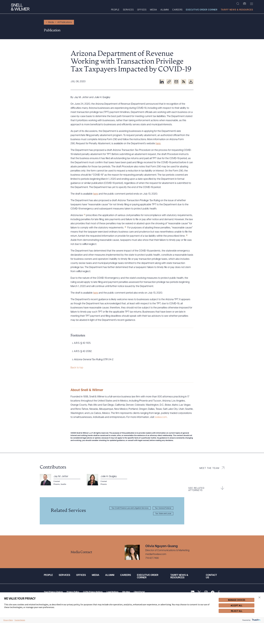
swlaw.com (161, 417)
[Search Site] (238, 3)
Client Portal (139, 592)
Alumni (164, 10)
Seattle (63, 484)
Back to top (77, 368)
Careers (177, 10)
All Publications (64, 22)
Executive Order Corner (201, 10)
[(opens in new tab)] (161, 81)
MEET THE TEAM (209, 468)
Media (153, 10)
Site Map (126, 592)
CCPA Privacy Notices (93, 592)
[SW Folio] (244, 3)
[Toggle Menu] (251, 3)
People (115, 10)
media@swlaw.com (155, 554)
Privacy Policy (73, 592)
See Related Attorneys (196, 489)
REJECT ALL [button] (236, 611)
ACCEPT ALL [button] (236, 605)
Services (128, 10)
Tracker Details (19, 620)
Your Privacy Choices (53, 592)
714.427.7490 (152, 558)
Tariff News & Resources (237, 10)
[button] (259, 597)
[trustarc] (256, 620)
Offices (142, 10)
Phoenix (56, 484)
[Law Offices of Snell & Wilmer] (20, 7)
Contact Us (211, 576)
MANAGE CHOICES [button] (236, 600)
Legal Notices (112, 592)
